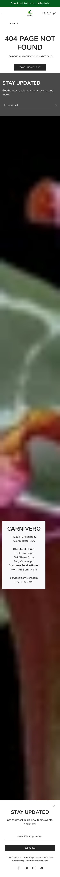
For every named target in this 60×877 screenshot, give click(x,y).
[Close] (54, 805)
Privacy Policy (18, 860)
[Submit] (56, 105)
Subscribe (30, 848)
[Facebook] (18, 868)
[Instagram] (26, 868)
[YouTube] (33, 868)
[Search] (43, 13)
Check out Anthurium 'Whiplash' (30, 3)
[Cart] (54, 13)
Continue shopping (30, 67)
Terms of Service (35, 860)
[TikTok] (41, 868)
